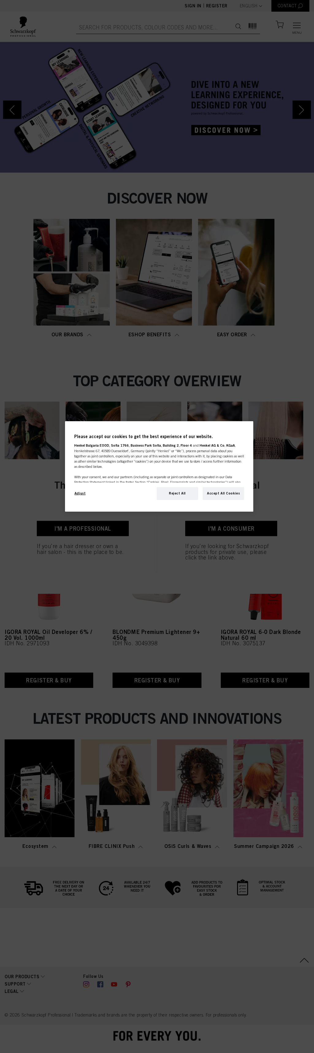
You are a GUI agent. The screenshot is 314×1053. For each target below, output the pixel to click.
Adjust (80, 493)
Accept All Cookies (223, 493)
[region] (159, 466)
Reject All (177, 493)
